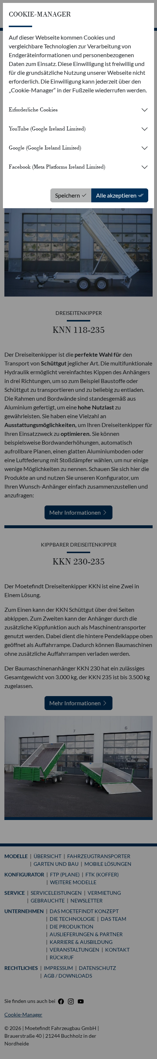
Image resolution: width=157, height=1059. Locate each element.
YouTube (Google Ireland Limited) (47, 128)
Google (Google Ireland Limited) (45, 147)
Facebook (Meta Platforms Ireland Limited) (57, 166)
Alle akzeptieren (117, 195)
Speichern (68, 195)
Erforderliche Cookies (33, 109)
